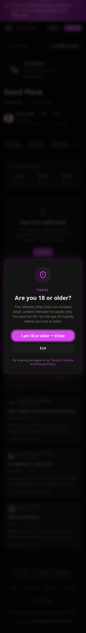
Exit (43, 348)
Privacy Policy (45, 364)
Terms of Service (62, 360)
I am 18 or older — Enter (43, 335)
